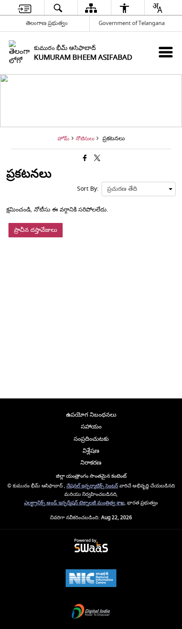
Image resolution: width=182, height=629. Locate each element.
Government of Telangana (132, 23)
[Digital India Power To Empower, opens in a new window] (91, 612)
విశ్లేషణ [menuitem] (91, 450)
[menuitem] (24, 8)
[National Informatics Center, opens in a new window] (91, 579)
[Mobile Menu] (165, 52)
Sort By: (88, 188)
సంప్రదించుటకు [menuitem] (91, 438)
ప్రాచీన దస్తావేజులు (35, 229)
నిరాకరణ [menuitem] (91, 462)
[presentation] (139, 189)
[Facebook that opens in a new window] (85, 158)
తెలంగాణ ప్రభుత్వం (47, 23)
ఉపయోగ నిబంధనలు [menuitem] (91, 414)
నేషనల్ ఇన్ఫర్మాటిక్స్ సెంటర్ (92, 486)
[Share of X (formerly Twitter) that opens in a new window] (97, 158)
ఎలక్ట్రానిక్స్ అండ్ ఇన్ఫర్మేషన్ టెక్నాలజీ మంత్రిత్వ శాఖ (74, 503)
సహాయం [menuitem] (91, 426)
